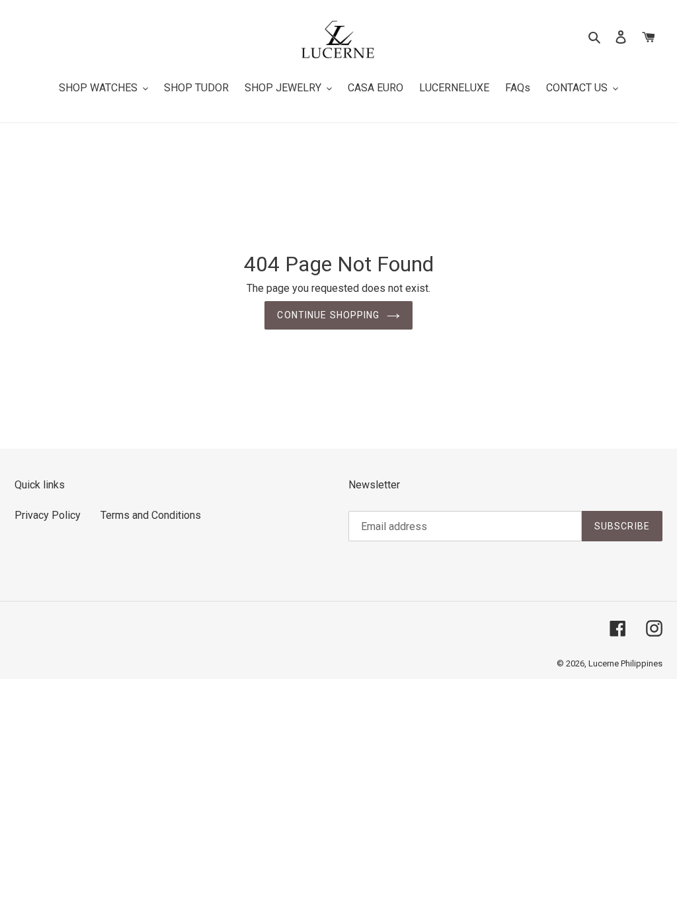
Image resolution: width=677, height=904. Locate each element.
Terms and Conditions (150, 515)
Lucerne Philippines (625, 663)
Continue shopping (328, 315)
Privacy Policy (48, 515)
